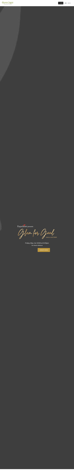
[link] (7, 3)
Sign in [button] (69, 3)
